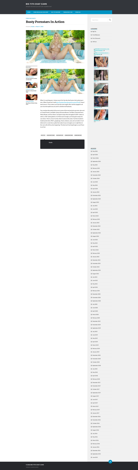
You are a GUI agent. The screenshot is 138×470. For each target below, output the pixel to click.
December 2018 (96, 355)
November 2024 (97, 175)
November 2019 (97, 324)
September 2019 (97, 328)
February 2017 (96, 409)
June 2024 (95, 181)
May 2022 (95, 243)
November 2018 (97, 358)
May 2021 (95, 283)
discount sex (59, 135)
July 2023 (95, 205)
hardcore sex (78, 135)
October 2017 (96, 389)
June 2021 (95, 280)
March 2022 (96, 249)
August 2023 (96, 202)
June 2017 (95, 399)
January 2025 (96, 171)
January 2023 (96, 222)
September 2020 (97, 300)
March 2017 (96, 406)
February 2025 (96, 168)
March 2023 (96, 215)
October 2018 (96, 362)
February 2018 (96, 379)
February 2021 (96, 290)
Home (28, 12)
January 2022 (96, 256)
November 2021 (97, 263)
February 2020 (96, 317)
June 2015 (95, 457)
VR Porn (95, 41)
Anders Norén (34, 467)
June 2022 (95, 239)
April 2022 (95, 246)
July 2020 (95, 304)
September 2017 (97, 392)
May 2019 (95, 338)
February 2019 (96, 348)
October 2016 (96, 423)
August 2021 (96, 273)
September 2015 (97, 454)
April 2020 (95, 311)
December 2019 (96, 321)
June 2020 (95, 307)
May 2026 (95, 151)
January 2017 (96, 413)
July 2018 (95, 369)
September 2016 (97, 426)
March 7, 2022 (39, 26)
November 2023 (97, 195)
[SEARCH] (110, 20)
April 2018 (95, 375)
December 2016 (96, 416)
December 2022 (96, 226)
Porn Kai (77, 12)
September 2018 (97, 365)
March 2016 (96, 440)
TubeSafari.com (67, 12)
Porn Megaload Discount (40, 12)
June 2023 (95, 209)
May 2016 (95, 437)
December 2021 (96, 260)
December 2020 (96, 294)
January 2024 (96, 192)
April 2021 (95, 287)
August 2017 (96, 396)
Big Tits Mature (55, 12)
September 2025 (97, 161)
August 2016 (96, 430)
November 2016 (97, 420)
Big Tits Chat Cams (36, 4)
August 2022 (96, 236)
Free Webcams (96, 35)
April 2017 (95, 403)
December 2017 (96, 382)
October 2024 (96, 178)
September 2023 (97, 198)
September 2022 (97, 232)
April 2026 (95, 154)
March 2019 (96, 345)
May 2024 (95, 185)
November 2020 (97, 297)
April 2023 (95, 212)
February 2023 (96, 219)
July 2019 (95, 331)
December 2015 (96, 450)
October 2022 (96, 229)
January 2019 (96, 351)
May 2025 (95, 164)
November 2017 (97, 386)
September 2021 (97, 270)
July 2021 (95, 277)
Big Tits (43, 135)
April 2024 (95, 188)
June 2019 (95, 334)
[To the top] (110, 461)
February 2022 (96, 253)
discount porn (50, 135)
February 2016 (96, 443)
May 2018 (95, 372)
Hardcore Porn (69, 135)
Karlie (32, 26)
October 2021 (96, 266)
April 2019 (95, 341)
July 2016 (95, 433)
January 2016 (96, 447)
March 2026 (96, 158)
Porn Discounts (31, 18)
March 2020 (96, 314)
